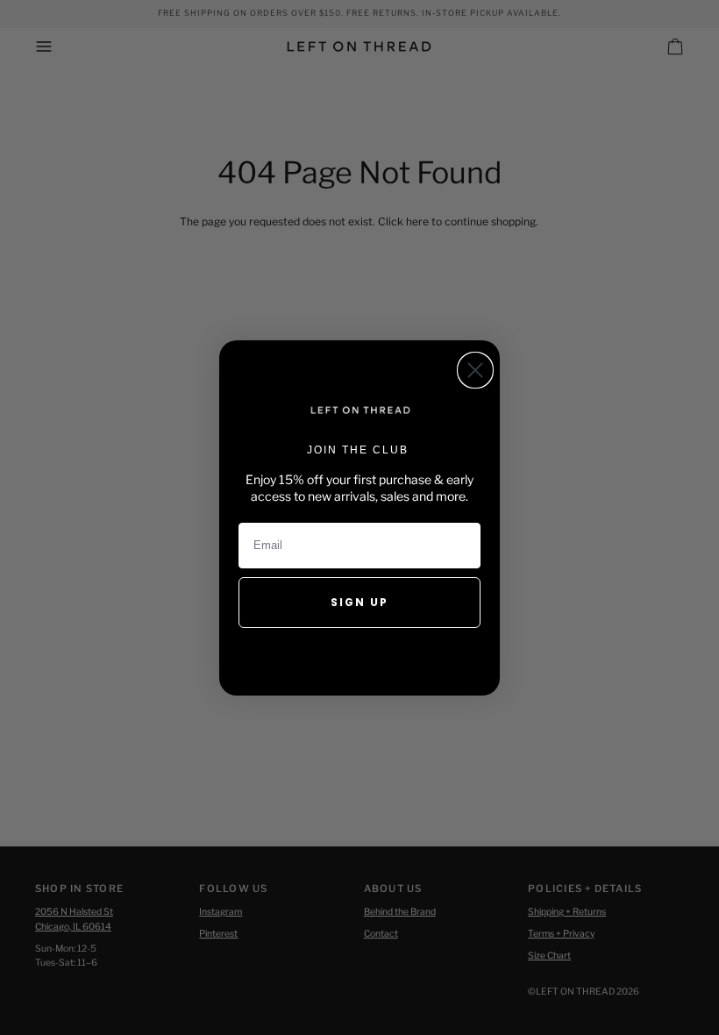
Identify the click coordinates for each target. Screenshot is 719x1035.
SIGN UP (359, 602)
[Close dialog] (475, 370)
